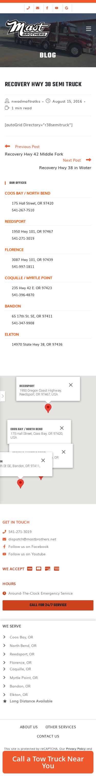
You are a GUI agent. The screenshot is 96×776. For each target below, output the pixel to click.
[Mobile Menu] (88, 28)
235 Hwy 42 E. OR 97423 (32, 287)
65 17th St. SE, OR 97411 (32, 316)
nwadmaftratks (26, 101)
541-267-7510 (23, 210)
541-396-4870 (23, 294)
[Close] (62, 428)
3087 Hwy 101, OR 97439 (32, 259)
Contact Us (48, 736)
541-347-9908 (23, 323)
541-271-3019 (23, 238)
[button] (48, 408)
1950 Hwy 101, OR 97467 (32, 231)
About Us (29, 726)
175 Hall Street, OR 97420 (33, 203)
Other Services (61, 726)
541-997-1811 (23, 266)
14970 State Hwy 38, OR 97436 (37, 344)
